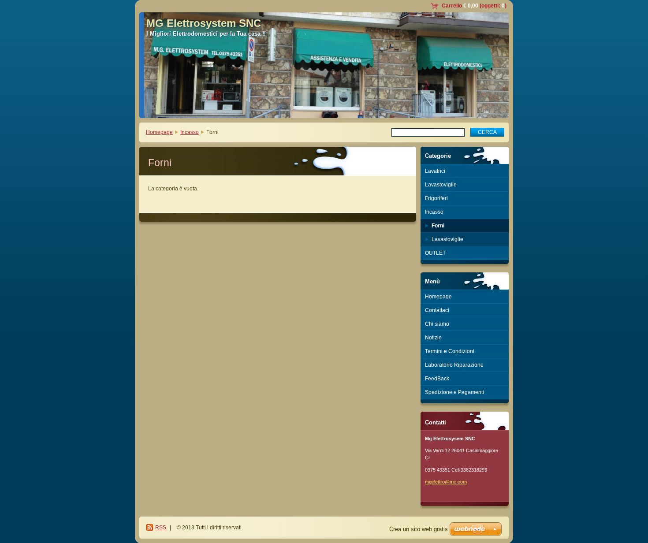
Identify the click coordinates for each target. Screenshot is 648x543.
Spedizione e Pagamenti (454, 392)
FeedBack (437, 379)
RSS (160, 527)
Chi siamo (437, 324)
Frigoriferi (436, 198)
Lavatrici (435, 171)
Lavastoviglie (441, 185)
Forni (438, 226)
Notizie (433, 338)
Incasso (189, 132)
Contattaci (437, 310)
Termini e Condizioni (449, 351)
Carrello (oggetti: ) (474, 6)
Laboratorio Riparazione (454, 365)
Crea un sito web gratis (418, 529)
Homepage (159, 132)
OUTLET (435, 253)
